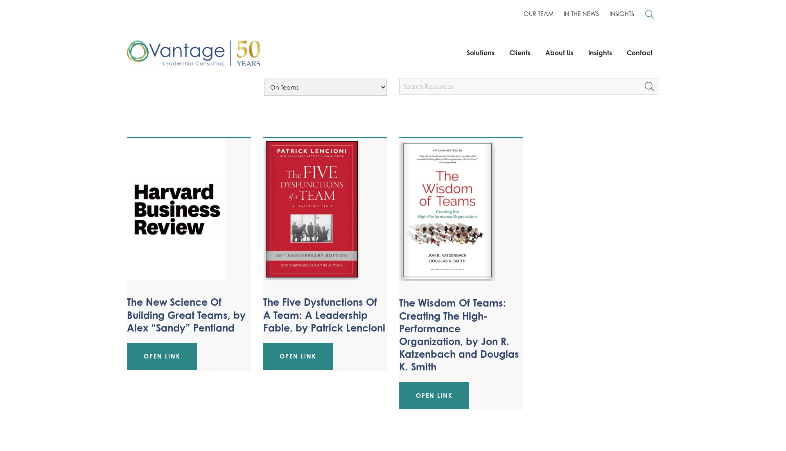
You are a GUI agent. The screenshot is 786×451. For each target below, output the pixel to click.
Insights (622, 13)
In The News (581, 13)
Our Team (538, 13)
